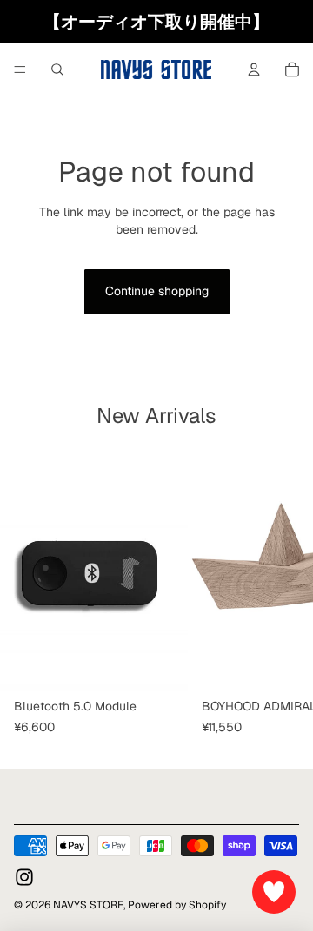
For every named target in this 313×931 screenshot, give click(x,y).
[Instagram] (24, 877)
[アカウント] (254, 69)
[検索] (57, 69)
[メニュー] (20, 69)
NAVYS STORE (88, 905)
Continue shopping (157, 291)
